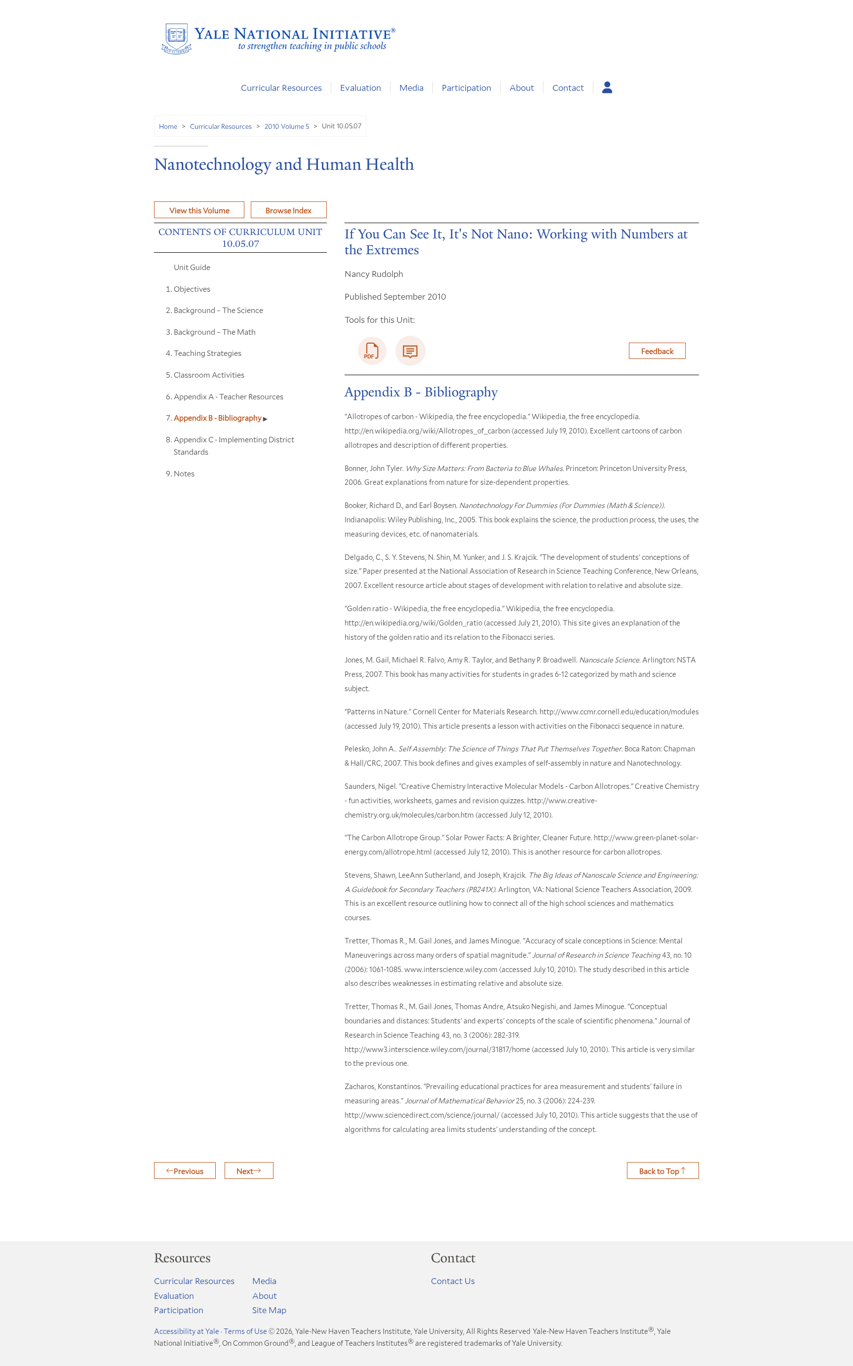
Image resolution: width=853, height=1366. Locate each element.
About (521, 87)
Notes (184, 473)
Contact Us (453, 1281)
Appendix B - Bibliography (218, 417)
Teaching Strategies (207, 353)
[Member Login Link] (607, 87)
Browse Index (288, 210)
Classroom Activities (209, 374)
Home (168, 126)
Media (411, 87)
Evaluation (360, 87)
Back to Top (659, 1171)
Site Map (269, 1310)
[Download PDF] (372, 351)
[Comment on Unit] (410, 351)
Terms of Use (245, 1331)
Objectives (192, 288)
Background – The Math (215, 331)
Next (244, 1171)
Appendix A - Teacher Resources (228, 396)
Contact (568, 87)
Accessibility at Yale (186, 1331)
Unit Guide (192, 267)
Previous (188, 1171)
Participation (466, 87)
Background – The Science (218, 310)
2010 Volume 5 (287, 126)
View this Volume (199, 210)
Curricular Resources (281, 87)
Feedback (657, 351)
